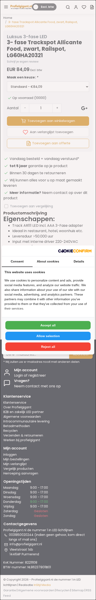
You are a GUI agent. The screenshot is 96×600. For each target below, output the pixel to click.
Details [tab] (79, 261)
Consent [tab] (17, 261)
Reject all (48, 346)
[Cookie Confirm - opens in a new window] (75, 251)
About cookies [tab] (48, 261)
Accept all (48, 325)
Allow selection (48, 336)
